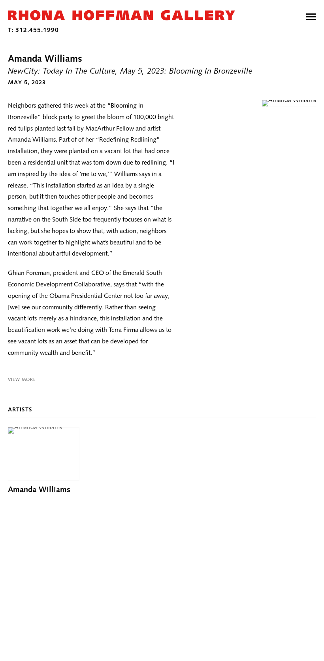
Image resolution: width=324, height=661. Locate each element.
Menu (311, 16)
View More (22, 379)
